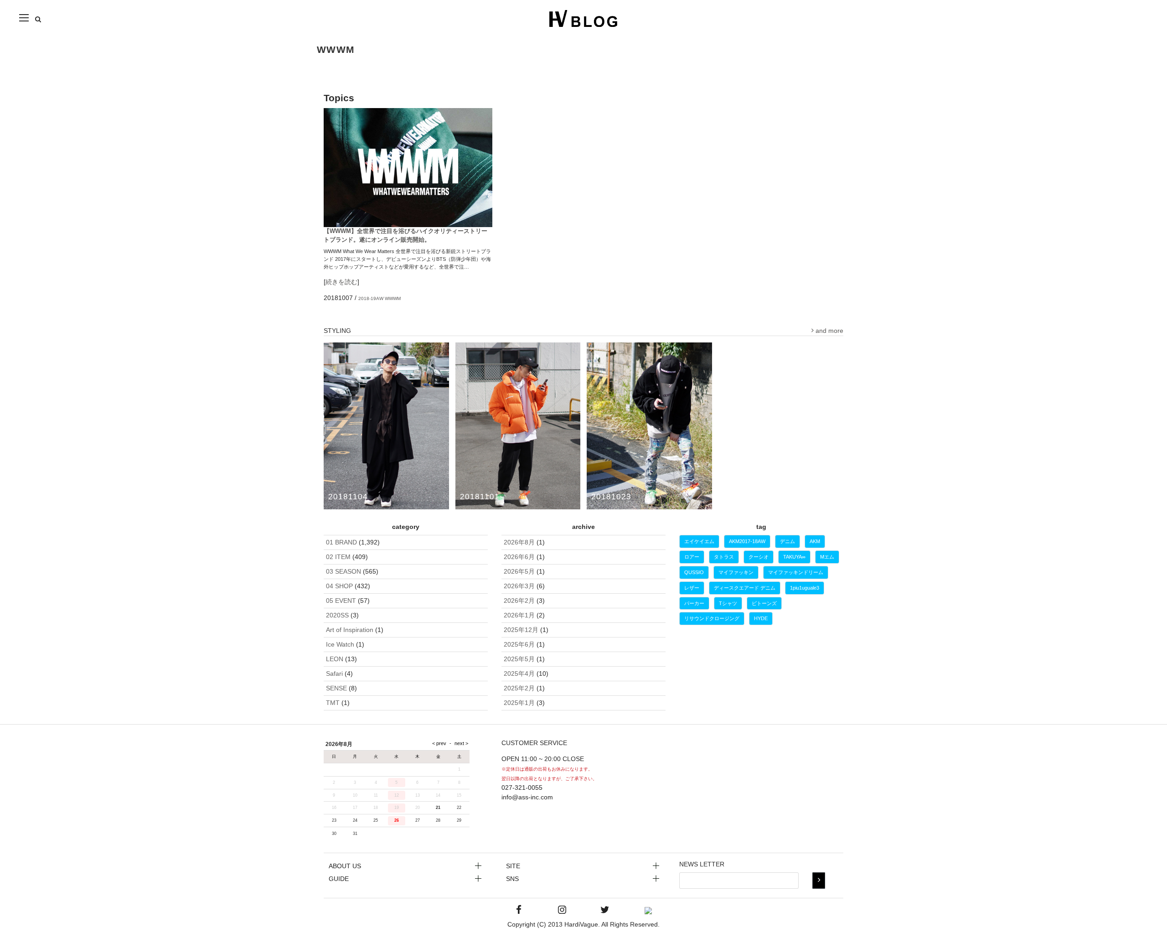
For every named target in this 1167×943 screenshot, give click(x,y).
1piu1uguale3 (804, 588)
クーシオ (759, 557)
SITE (513, 866)
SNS (512, 878)
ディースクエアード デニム (744, 588)
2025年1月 (519, 702)
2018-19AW (370, 298)
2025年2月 (519, 688)
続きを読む (341, 281)
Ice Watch (340, 644)
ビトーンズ (764, 603)
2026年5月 (519, 571)
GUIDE (339, 878)
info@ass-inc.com (527, 797)
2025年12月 (521, 629)
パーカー (694, 603)
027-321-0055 (521, 787)
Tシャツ (728, 603)
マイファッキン (736, 572)
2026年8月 (519, 542)
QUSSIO (694, 572)
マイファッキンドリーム (795, 572)
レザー (691, 588)
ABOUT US (345, 866)
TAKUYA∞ (794, 557)
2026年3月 (519, 586)
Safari (334, 673)
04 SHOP (339, 586)
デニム (787, 541)
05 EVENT (341, 600)
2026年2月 (519, 600)
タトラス (724, 557)
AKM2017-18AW (747, 541)
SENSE (336, 688)
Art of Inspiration (349, 629)
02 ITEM (338, 556)
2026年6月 (519, 556)
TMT (333, 702)
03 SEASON (343, 571)
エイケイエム (699, 541)
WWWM (393, 298)
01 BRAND (341, 542)
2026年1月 (519, 615)
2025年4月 (519, 673)
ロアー (691, 557)
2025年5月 (519, 659)
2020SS (337, 615)
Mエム (827, 557)
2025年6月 (519, 644)
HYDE (761, 618)
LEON (334, 659)
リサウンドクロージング (711, 618)
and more (828, 330)
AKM (815, 541)
